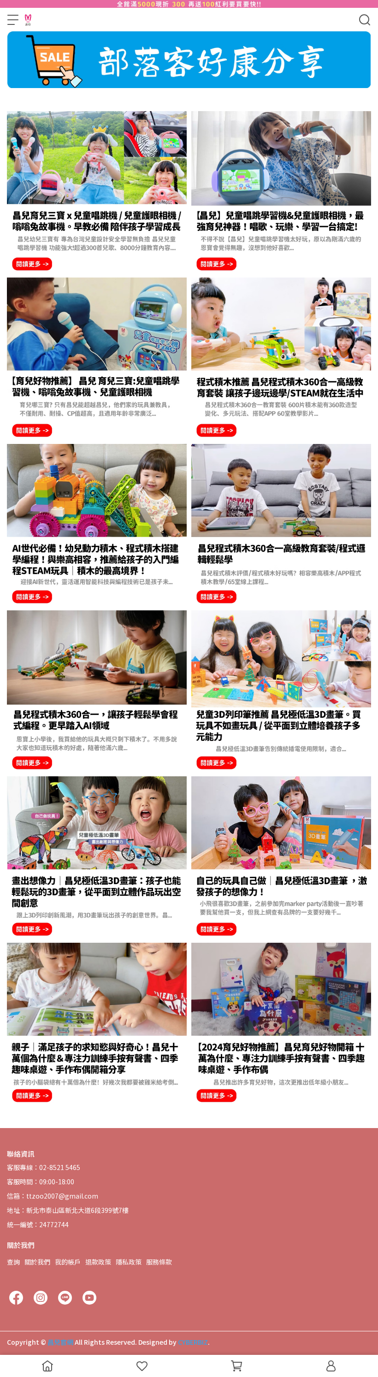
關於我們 (37, 1261)
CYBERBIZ (193, 1342)
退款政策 (98, 1261)
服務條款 (159, 1261)
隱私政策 (129, 1261)
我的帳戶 (68, 1261)
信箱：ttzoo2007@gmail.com (52, 1195)
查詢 (13, 1261)
